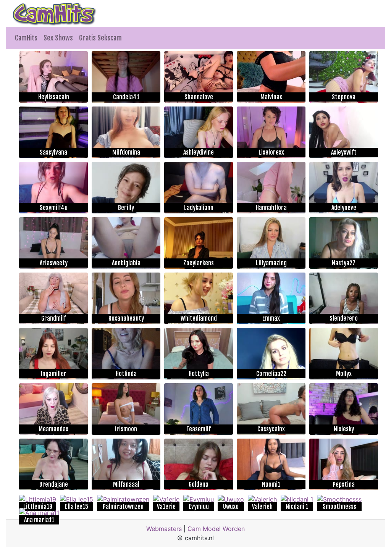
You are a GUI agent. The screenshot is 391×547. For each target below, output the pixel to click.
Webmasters (164, 528)
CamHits (26, 38)
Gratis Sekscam (100, 38)
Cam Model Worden (216, 528)
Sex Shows (58, 38)
